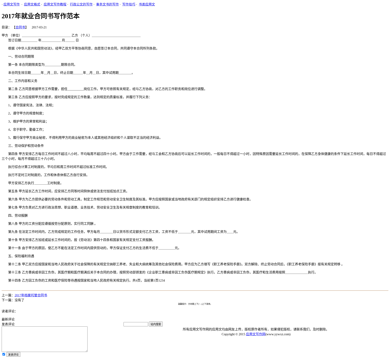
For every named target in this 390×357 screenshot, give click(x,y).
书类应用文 (147, 4)
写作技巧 (128, 4)
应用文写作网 (255, 334)
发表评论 (13, 354)
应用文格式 (32, 4)
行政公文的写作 (81, 4)
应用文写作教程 (55, 4)
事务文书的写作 (107, 4)
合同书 (20, 27)
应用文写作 (11, 4)
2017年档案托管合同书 (31, 295)
